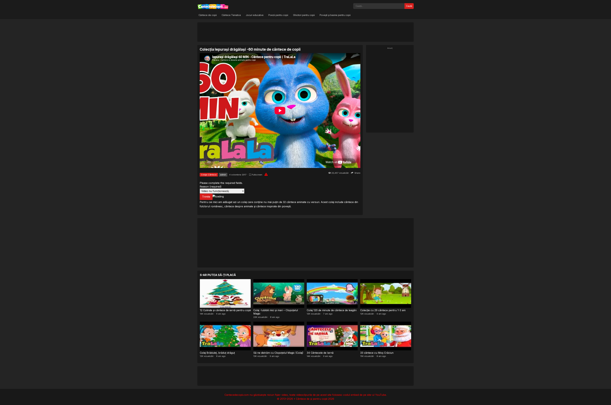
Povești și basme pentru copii (335, 15)
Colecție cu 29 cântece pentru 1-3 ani (382, 310)
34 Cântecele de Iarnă (320, 352)
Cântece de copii (208, 15)
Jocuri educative (254, 15)
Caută (409, 6)
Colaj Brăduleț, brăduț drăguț (217, 352)
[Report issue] (266, 174)
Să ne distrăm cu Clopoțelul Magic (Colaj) (278, 352)
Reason (210, 186)
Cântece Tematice (231, 15)
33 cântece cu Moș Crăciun (376, 352)
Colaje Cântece (209, 174)
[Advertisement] (305, 32)
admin (223, 174)
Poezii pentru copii (278, 15)
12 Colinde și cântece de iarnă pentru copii (225, 310)
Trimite (206, 196)
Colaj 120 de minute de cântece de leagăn (332, 310)
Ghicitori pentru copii (304, 15)
